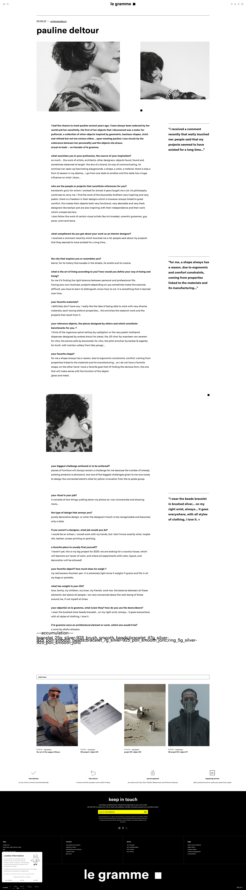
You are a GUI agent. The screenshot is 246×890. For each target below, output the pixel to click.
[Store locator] (232, 4)
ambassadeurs (58, 21)
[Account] (239, 4)
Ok (145, 812)
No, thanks (8, 880)
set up (22, 880)
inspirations (47, 749)
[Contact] (235, 4)
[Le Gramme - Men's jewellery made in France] (123, 4)
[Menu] (4, 4)
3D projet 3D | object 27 (178, 752)
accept (35, 880)
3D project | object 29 (89, 752)
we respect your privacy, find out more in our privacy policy (19, 874)
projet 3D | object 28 (132, 752)
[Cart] (242, 4)
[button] (5, 887)
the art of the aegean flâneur (48, 752)
